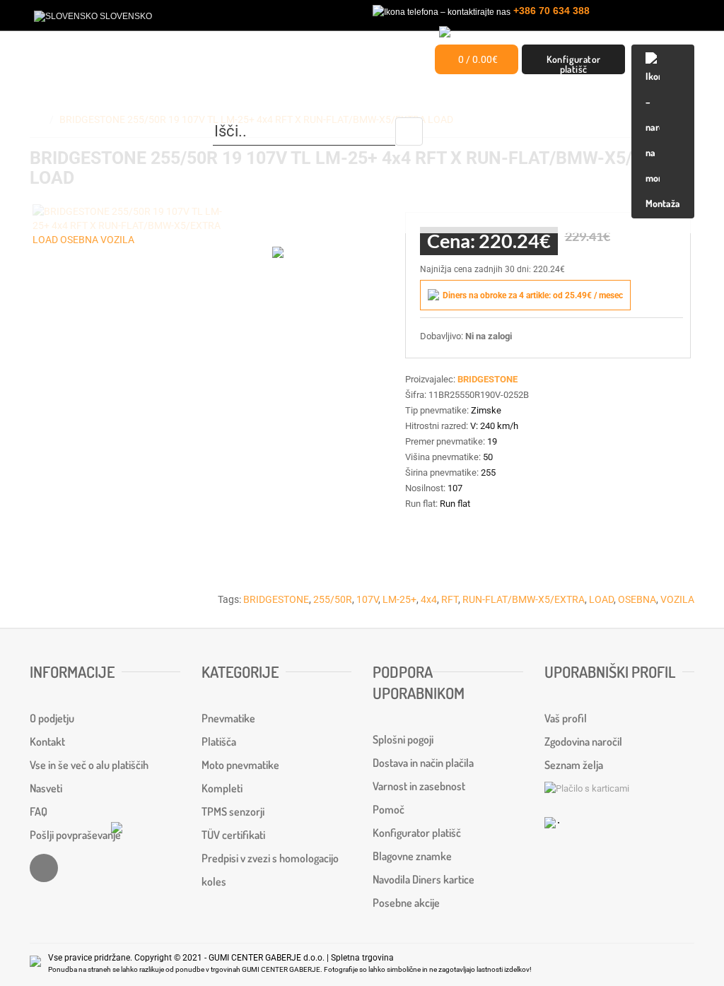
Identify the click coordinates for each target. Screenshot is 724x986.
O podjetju (52, 718)
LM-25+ (399, 599)
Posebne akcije (406, 903)
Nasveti (46, 788)
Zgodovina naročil (583, 741)
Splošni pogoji (403, 739)
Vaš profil (565, 718)
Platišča (219, 741)
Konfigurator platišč (574, 63)
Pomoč (388, 809)
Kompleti (222, 788)
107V (367, 599)
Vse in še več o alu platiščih (89, 765)
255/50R (332, 599)
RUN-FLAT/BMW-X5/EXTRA (523, 599)
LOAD (601, 599)
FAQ (38, 811)
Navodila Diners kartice (423, 879)
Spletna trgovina (362, 958)
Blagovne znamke (412, 856)
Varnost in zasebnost (419, 786)
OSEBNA (637, 599)
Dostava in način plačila (423, 763)
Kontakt (47, 741)
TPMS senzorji (233, 811)
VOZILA (677, 599)
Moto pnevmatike (240, 765)
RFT (449, 599)
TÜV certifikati (233, 835)
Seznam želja (573, 765)
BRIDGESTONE (276, 599)
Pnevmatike (228, 718)
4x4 (429, 599)
